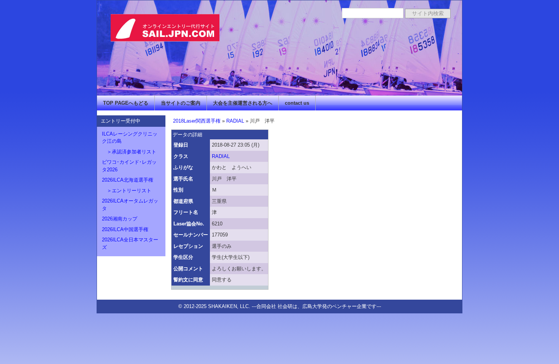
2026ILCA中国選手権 (125, 229)
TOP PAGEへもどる (125, 103)
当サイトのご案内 (180, 103)
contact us (297, 103)
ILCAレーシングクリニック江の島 (129, 137)
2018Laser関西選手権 (197, 121)
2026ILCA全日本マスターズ (130, 243)
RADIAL (235, 121)
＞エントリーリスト (126, 190)
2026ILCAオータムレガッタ (130, 204)
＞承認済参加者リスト (129, 152)
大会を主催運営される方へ (242, 103)
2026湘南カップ (119, 219)
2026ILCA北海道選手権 (127, 180)
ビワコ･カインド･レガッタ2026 (129, 165)
